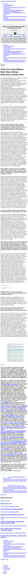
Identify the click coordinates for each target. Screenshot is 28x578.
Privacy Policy (6, 568)
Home (4, 573)
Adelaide (18, 16)
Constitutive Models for (9, 415)
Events (23, 20)
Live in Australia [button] (7, 6)
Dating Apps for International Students (12, 514)
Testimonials (9, 20)
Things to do (10, 11)
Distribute (14, 19)
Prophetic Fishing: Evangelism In (10, 384)
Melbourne (9, 16)
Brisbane (14, 16)
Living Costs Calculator (8, 7)
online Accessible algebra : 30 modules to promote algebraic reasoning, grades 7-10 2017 (13, 427)
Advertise (18, 19)
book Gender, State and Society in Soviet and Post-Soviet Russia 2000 (13, 454)
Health (14, 12)
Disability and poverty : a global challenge (13, 409)
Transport (16, 10)
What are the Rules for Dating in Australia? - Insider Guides (15, 480)
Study (8, 14)
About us (5, 5)
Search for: (3, 64)
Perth (21, 16)
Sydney (5, 16)
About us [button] (5, 3)
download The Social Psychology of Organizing (13, 423)
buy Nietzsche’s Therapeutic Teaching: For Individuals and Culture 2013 (14, 406)
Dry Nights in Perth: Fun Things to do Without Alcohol (15, 491)
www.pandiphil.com (5, 402)
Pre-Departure (17, 7)
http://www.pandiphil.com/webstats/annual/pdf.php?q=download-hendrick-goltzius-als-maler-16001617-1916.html (13, 432)
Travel (14, 11)
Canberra (24, 16)
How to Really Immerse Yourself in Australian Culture (11, 529)
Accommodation (10, 10)
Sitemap (5, 571)
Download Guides (7, 19)
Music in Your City (6, 503)
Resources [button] (5, 17)
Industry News (11, 5)
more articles (3, 494)
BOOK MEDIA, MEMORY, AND (16, 416)
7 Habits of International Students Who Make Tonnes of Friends (12, 522)
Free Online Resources (17, 20)
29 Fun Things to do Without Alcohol (12, 509)
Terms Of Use (6, 569)
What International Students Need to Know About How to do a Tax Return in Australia (14, 486)
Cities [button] (4, 15)
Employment (10, 12)
